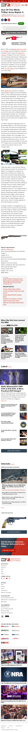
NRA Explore (4, 601)
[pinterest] (8, 19)
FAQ (2, 569)
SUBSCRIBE (8, 550)
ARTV (2, 507)
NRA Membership (5, 607)
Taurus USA (4, 490)
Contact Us (3, 567)
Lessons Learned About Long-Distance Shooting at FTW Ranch (9, 406)
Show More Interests (17, 532)
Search (2, 573)
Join (11, 1)
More (9, 367)
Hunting (17, 281)
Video (18, 16)
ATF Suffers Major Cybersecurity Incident (7, 422)
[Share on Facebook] (2, 19)
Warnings (3, 727)
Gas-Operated (15, 280)
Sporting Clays (10, 282)
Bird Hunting (18, 282)
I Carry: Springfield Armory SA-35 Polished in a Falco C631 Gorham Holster (8, 414)
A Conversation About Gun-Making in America (8, 439)
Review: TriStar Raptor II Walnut (12, 289)
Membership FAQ (5, 611)
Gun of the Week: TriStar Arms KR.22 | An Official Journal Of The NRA (21, 355)
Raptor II (10, 280)
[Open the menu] (26, 5)
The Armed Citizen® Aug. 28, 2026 (9, 431)
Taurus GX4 (22, 490)
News (5, 16)
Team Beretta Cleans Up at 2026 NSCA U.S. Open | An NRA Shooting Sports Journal (6, 356)
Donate (18, 1)
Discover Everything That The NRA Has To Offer (13, 701)
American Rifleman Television (10, 467)
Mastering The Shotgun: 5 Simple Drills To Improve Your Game (12, 300)
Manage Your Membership (7, 613)
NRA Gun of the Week (12, 16)
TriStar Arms (8, 91)
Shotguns (22, 16)
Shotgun (21, 280)
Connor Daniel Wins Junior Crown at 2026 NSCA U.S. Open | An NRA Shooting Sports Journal (20, 338)
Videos (2, 16)
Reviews (3, 586)
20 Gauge (13, 281)
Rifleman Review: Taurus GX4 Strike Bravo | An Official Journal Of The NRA (13, 486)
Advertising (3, 565)
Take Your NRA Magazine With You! (11, 665)
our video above (9, 68)
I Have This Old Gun (7, 513)
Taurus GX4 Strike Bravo (13, 490)
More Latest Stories (17, 451)
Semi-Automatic (6, 281)
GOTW (7, 279)
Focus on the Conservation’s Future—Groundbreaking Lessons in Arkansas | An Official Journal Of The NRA (7, 339)
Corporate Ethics (19, 725)
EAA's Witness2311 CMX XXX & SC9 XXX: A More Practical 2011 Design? (12, 388)
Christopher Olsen (7, 284)
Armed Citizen (4, 590)
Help (2, 571)
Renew (14, 1)
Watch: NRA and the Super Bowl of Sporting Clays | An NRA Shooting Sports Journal (14, 493)
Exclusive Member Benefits (7, 609)
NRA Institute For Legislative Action (9, 599)
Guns (5, 401)
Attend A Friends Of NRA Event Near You (13, 720)
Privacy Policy (3, 725)
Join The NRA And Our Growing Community (14, 683)
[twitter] (5, 19)
